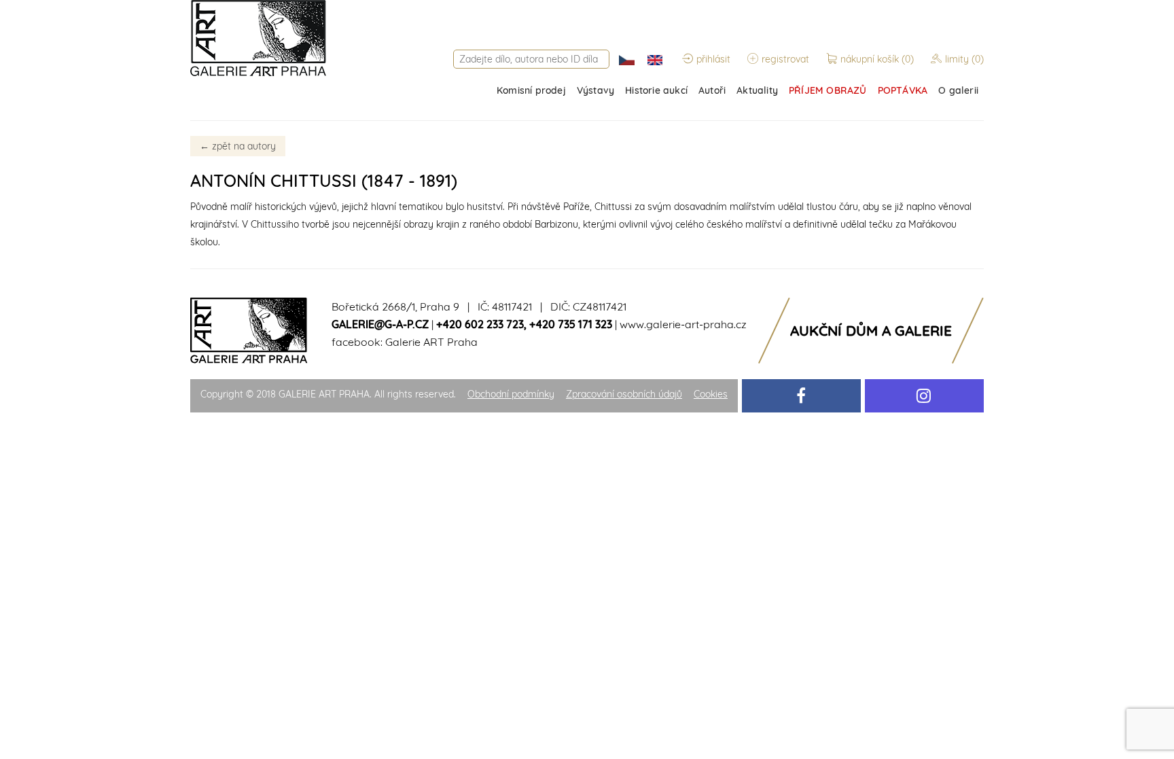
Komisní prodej (531, 90)
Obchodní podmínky (510, 394)
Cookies (711, 394)
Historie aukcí (656, 90)
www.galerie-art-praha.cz (683, 324)
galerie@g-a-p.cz (380, 324)
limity (964, 59)
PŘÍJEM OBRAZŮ (828, 90)
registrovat (785, 59)
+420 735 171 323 (570, 324)
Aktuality (757, 90)
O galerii (958, 90)
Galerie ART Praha (431, 342)
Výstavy (595, 90)
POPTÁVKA (903, 90)
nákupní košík (877, 59)
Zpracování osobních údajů (624, 394)
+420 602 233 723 (480, 324)
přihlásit (713, 59)
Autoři (712, 90)
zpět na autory (238, 146)
